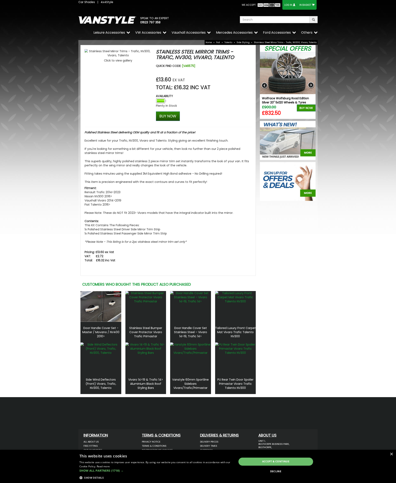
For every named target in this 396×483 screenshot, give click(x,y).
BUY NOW (167, 116)
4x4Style (107, 2)
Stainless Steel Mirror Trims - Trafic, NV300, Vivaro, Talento (285, 42)
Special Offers (287, 48)
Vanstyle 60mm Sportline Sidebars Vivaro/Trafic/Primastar (190, 384)
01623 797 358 (150, 22)
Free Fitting (91, 445)
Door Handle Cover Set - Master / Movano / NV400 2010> (100, 332)
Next (311, 85)
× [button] (391, 454)
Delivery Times (208, 445)
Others (306, 32)
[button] (155, 471)
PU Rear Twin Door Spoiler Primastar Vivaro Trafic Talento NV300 (235, 384)
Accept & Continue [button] (276, 461)
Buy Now (306, 108)
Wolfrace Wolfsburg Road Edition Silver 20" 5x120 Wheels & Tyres (285, 100)
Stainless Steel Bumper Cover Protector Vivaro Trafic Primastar (145, 332)
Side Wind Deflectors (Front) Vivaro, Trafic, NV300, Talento (101, 384)
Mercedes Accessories (234, 32)
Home (209, 42)
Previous (264, 85)
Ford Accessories (277, 32)
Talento (228, 42)
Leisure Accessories (109, 32)
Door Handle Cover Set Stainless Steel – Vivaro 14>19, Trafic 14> (190, 332)
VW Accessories (148, 32)
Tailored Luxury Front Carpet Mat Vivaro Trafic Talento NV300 (235, 332)
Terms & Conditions (154, 445)
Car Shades (86, 2)
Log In (288, 5)
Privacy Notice (151, 441)
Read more (103, 466)
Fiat (218, 42)
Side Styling (243, 42)
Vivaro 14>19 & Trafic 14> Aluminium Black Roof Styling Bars (145, 384)
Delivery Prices (209, 441)
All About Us (91, 441)
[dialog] (198, 466)
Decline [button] (276, 471)
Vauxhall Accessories (189, 32)
